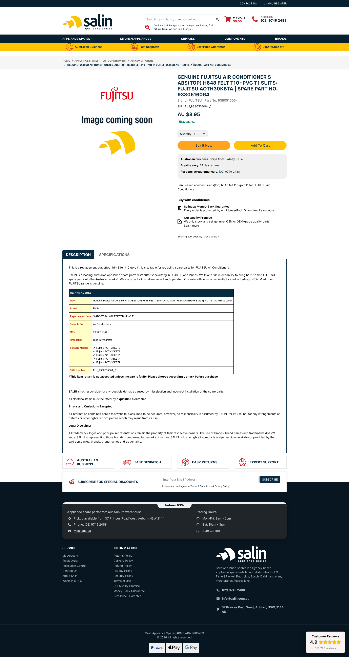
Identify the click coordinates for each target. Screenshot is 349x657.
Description (78, 255)
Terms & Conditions (201, 486)
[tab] (78, 254)
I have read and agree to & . (196, 486)
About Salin (69, 575)
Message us (82, 531)
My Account (70, 555)
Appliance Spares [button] (76, 38)
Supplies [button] (188, 38)
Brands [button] (281, 38)
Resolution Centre (74, 565)
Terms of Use (122, 580)
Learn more (266, 210)
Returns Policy (123, 555)
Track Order (70, 560)
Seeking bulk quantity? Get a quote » (198, 236)
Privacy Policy (222, 486)
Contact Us (69, 570)
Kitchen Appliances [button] (135, 38)
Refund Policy (123, 565)
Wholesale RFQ (72, 580)
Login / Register (275, 3)
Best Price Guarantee (127, 596)
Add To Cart (260, 145)
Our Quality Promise (127, 586)
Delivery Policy (123, 560)
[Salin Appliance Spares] (87, 32)
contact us (248, 3)
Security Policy (123, 575)
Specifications (114, 255)
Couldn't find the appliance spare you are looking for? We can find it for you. (183, 27)
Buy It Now (204, 145)
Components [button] (235, 38)
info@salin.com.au (235, 598)
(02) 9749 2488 (274, 20)
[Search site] (217, 19)
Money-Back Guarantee (129, 591)
